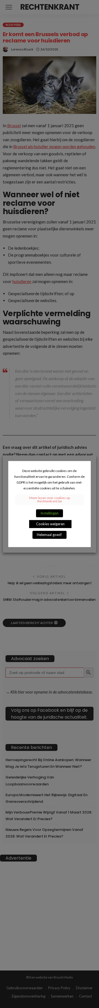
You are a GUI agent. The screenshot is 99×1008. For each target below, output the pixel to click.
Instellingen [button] (49, 513)
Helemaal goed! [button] (49, 534)
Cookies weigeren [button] (50, 524)
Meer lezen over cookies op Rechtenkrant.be (49, 499)
